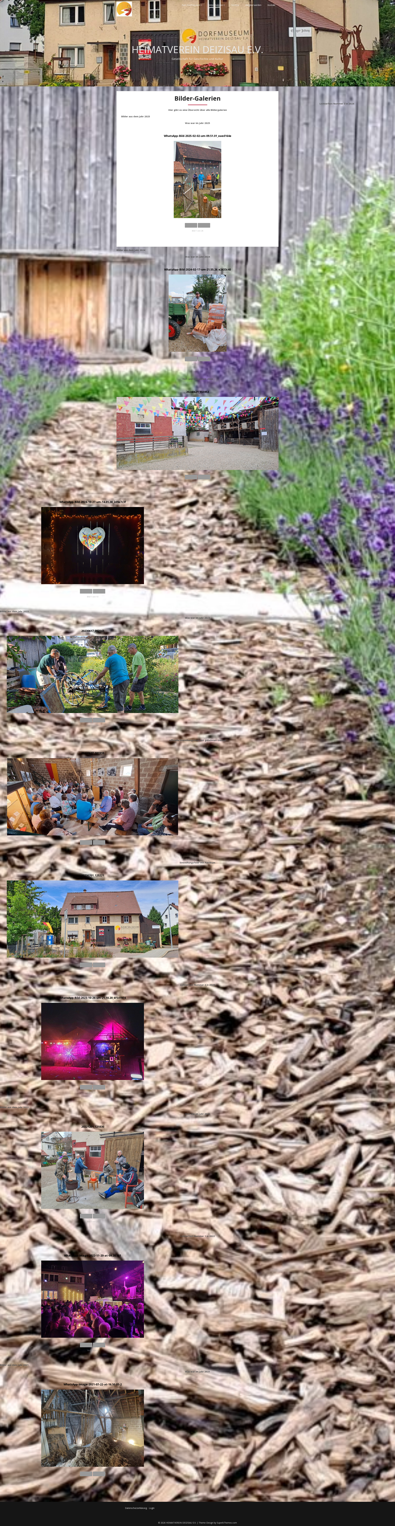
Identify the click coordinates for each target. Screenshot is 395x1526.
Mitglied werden (253, 5)
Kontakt (271, 5)
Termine (235, 5)
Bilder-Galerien (215, 5)
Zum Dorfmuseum (191, 5)
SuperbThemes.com (227, 1522)
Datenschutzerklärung (136, 1508)
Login (151, 1508)
